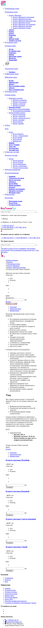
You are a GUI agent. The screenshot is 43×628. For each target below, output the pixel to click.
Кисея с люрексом (19, 116)
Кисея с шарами (18, 123)
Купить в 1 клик (11, 303)
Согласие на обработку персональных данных (20, 603)
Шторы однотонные (20, 102)
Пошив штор (26, 250)
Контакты (4, 252)
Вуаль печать (17, 139)
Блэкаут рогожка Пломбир (18, 460)
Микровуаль (17, 141)
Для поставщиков (16, 250)
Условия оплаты (10, 590)
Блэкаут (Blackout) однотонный (23, 17)
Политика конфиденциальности (16, 601)
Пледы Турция (18, 162)
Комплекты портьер (15, 98)
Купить (8, 302)
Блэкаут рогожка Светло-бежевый (21, 519)
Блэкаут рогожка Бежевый (17, 491)
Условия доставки (11, 592)
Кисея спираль (18, 122)
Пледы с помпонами (20, 166)
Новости (8, 580)
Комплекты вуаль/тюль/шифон (19, 109)
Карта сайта (9, 599)
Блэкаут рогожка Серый (16, 547)
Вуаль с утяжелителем (20, 136)
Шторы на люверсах (20, 100)
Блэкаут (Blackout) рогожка (22, 19)
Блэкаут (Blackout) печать (21, 22)
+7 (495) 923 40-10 (7, 225)
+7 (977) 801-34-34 (20, 227)
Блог (33, 250)
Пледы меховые (18, 160)
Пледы (11, 159)
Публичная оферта (11, 597)
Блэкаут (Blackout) (15, 15)
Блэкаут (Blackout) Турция (22, 28)
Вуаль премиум (18, 134)
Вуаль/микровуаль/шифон (21, 111)
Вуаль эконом (17, 137)
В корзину (10, 487)
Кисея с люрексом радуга (21, 118)
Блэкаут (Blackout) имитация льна (24, 21)
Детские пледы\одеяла (20, 168)
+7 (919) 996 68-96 (20, 238)
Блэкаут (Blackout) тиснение (22, 26)
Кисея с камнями (18, 120)
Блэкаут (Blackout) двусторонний (24, 24)
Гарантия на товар (11, 594)
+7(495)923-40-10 (12, 620)
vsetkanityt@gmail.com (14, 622)
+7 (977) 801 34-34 (33, 238)
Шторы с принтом (19, 104)
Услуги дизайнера (20, 248)
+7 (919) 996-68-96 (7, 227)
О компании (9, 578)
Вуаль (11, 132)
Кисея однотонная (19, 114)
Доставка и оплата (7, 248)
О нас (37, 250)
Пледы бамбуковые (19, 164)
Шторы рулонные (19, 105)
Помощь (7, 588)
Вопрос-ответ (9, 595)
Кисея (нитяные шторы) (17, 113)
